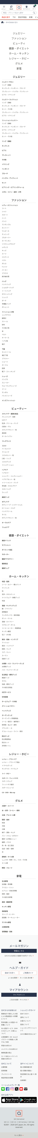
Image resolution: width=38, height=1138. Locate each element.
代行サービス (6, 692)
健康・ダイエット (19, 48)
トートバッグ (6, 291)
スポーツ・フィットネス (10, 778)
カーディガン (6, 241)
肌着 (3, 368)
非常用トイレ (6, 746)
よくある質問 (12, 978)
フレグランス (6, 441)
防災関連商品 (6, 739)
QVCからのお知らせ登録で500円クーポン (18, 956)
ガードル (5, 365)
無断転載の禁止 (6, 1053)
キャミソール (6, 352)
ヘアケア (5, 470)
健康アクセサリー (8, 559)
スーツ (4, 254)
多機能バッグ (6, 304)
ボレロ (4, 263)
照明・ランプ (6, 649)
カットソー (5, 228)
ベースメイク (6, 449)
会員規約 (23, 1080)
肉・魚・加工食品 (8, 845)
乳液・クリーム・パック (10, 423)
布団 (3, 601)
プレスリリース (6, 1074)
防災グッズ (5, 736)
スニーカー (5, 383)
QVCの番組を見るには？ (28, 1034)
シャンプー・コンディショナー (12, 476)
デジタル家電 (6, 922)
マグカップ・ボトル (8, 625)
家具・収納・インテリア (10, 639)
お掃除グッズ (6, 667)
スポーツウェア (7, 781)
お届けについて (25, 1021)
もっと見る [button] (18, 1135)
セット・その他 (7, 109)
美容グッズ (5, 497)
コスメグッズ (6, 462)
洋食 (3, 826)
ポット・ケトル (7, 618)
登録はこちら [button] (19, 951)
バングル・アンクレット (10, 178)
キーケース (5, 338)
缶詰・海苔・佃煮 (8, 849)
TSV (14, 17)
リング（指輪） (7, 85)
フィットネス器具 (8, 784)
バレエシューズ (7, 396)
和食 (3, 823)
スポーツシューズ (8, 788)
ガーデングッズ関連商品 (10, 718)
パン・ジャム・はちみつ (10, 836)
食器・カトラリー (8, 622)
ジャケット (5, 257)
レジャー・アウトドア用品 (11, 762)
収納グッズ (5, 659)
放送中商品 (22, 17)
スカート (5, 215)
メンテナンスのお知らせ (9, 1049)
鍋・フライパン (7, 609)
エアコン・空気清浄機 (9, 891)
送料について (24, 1017)
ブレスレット (6, 155)
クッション (5, 642)
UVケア (4, 420)
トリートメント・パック (10, 483)
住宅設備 (5, 697)
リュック (5, 297)
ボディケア (5, 502)
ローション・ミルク (8, 508)
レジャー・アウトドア (9, 759)
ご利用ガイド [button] (28, 973)
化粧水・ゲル (6, 426)
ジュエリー (19, 33)
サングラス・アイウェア (10, 769)
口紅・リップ (6, 458)
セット (4, 183)
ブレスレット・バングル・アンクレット (15, 91)
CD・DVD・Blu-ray (8, 792)
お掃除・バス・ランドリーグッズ (13, 664)
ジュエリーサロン (8, 82)
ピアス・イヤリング (8, 95)
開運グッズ (5, 678)
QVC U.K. (13, 1122)
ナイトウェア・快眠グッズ (11, 597)
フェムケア (5, 527)
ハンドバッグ (6, 284)
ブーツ (4, 389)
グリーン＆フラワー (8, 706)
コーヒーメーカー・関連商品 (11, 628)
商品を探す (6, 17)
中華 (3, 829)
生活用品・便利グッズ (9, 675)
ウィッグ (5, 492)
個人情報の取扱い (26, 1071)
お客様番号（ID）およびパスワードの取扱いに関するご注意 (9, 1039)
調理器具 (5, 612)
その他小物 (5, 328)
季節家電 (5, 911)
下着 (3, 349)
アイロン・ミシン (8, 887)
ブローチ (5, 173)
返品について (24, 1024)
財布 (3, 325)
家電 (19, 68)
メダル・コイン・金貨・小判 (11, 192)
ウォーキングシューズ (9, 386)
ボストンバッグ (7, 294)
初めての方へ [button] (10, 973)
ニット (4, 218)
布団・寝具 (5, 581)
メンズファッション (8, 400)
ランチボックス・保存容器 (11, 615)
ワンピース (5, 231)
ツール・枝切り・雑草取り (11, 722)
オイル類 (5, 863)
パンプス (5, 379)
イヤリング (5, 164)
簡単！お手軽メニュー (9, 839)
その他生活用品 (7, 687)
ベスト (4, 260)
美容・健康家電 (7, 902)
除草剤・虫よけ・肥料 (9, 725)
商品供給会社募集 (7, 1078)
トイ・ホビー (6, 774)
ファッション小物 (8, 312)
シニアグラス (6, 315)
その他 (4, 160)
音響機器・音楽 (7, 932)
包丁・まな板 (6, 635)
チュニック (5, 234)
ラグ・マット (6, 652)
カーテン (5, 655)
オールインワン (7, 436)
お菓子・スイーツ (8, 806)
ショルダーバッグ (8, 288)
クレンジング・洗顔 (8, 417)
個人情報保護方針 (26, 1067)
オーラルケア (6, 523)
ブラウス (5, 273)
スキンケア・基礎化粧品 (10, 414)
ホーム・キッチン (19, 53)
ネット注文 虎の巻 (26, 978)
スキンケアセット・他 (9, 430)
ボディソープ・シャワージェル (12, 505)
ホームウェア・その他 (9, 701)
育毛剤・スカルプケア (9, 486)
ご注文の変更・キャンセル (18, 1000)
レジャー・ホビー (19, 58)
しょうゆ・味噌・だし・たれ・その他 (14, 860)
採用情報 (4, 1071)
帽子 (3, 344)
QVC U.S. (6, 1122)
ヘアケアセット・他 (8, 479)
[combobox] (17, 13)
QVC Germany (22, 1122)
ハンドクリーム (7, 511)
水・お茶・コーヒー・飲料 (11, 810)
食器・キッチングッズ (9, 606)
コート (4, 208)
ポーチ (4, 301)
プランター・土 (7, 728)
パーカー (5, 270)
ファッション (19, 38)
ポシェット (5, 307)
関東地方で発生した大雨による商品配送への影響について (9, 1016)
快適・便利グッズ (8, 684)
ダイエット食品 (7, 550)
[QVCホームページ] (2, 22)
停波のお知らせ (6, 1046)
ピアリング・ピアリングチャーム (13, 187)
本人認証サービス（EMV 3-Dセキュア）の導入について (9, 1030)
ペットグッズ (6, 711)
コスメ (4, 446)
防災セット (5, 742)
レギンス (5, 247)
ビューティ (19, 43)
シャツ (4, 211)
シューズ (5, 376)
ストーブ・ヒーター (8, 914)
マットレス (5, 588)
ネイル (4, 515)
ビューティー (19, 408)
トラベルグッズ (7, 765)
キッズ (4, 250)
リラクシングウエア (8, 244)
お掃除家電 (5, 927)
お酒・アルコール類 (8, 815)
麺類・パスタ (6, 842)
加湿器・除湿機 (7, 884)
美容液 (4, 433)
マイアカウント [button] (19, 995)
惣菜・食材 (5, 820)
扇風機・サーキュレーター (11, 917)
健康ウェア (5, 568)
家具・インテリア (8, 646)
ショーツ (5, 362)
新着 (31, 17)
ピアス (4, 150)
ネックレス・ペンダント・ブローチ (14, 88)
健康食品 (5, 564)
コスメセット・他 (8, 455)
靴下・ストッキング (8, 371)
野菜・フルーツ (7, 868)
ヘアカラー (5, 473)
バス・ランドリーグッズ (10, 670)
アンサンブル (6, 224)
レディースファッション (10, 205)
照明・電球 (5, 894)
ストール (5, 321)
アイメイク (5, 452)
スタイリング (6, 489)
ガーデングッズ (7, 715)
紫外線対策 (5, 276)
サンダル (5, 392)
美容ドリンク (6, 540)
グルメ (19, 63)
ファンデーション (8, 465)
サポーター (5, 554)
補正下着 (5, 355)
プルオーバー (6, 237)
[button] (3, 8)
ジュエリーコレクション (10, 99)
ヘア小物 (5, 341)
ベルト (4, 334)
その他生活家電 (7, 897)
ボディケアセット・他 (9, 518)
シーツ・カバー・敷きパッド (11, 585)
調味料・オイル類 (8, 857)
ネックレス (5, 146)
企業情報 (4, 1067)
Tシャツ (4, 267)
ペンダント (5, 169)
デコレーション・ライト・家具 (12, 731)
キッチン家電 (6, 907)
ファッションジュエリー (10, 120)
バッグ (4, 281)
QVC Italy (31, 1122)
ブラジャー (5, 358)
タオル (4, 681)
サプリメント (6, 545)
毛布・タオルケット (8, 594)
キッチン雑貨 (6, 631)
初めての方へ (24, 1014)
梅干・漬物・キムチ (8, 832)
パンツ (4, 221)
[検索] (34, 13)
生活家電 (5, 881)
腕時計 (4, 318)
